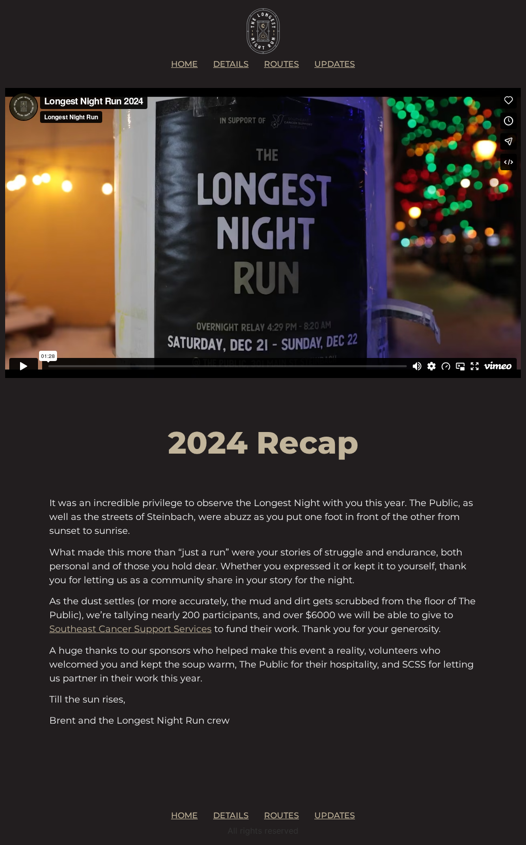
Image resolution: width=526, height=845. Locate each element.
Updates (334, 64)
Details (231, 64)
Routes (281, 64)
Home (184, 64)
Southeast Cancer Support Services (130, 629)
